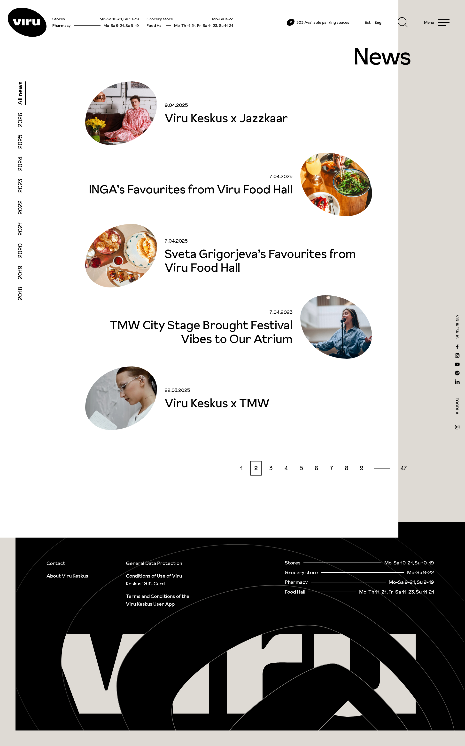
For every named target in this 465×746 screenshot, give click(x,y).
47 (403, 468)
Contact (55, 563)
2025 (20, 142)
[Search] (403, 22)
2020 (20, 250)
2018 (20, 293)
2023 (20, 186)
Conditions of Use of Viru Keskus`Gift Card (154, 579)
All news (20, 93)
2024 (20, 164)
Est (368, 22)
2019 (20, 272)
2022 (20, 207)
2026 (20, 120)
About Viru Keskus (67, 575)
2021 (20, 229)
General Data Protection (154, 563)
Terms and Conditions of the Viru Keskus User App (157, 600)
